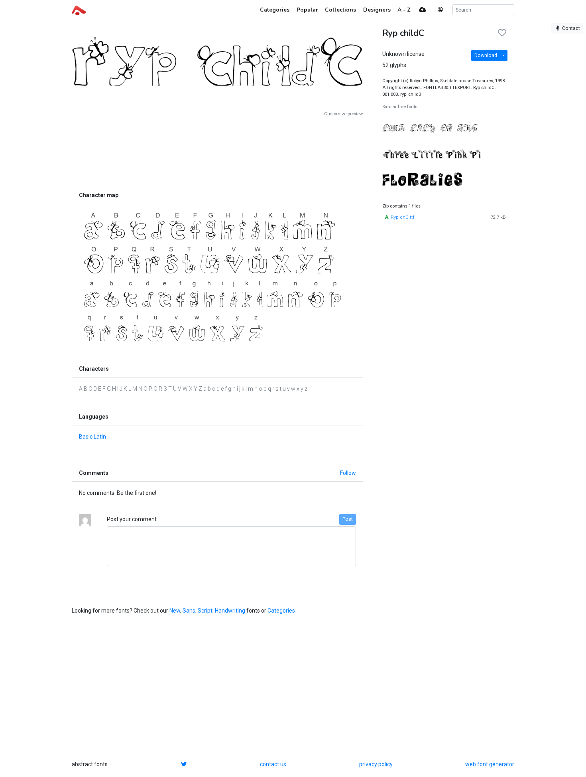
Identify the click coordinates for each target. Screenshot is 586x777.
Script (205, 610)
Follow (348, 473)
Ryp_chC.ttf (403, 217)
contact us (273, 764)
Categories (281, 610)
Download (485, 55)
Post (347, 519)
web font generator (489, 764)
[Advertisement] (217, 152)
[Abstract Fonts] (79, 9)
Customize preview (343, 114)
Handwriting (230, 610)
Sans (189, 610)
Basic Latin (92, 436)
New (174, 610)
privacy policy (376, 764)
